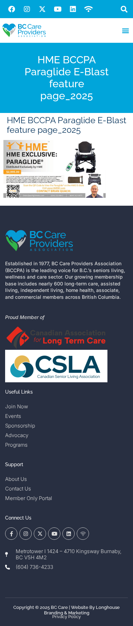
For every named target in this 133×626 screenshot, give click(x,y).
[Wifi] (88, 9)
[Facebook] (11, 9)
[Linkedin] (73, 9)
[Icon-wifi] (83, 533)
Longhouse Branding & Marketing (82, 610)
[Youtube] (57, 9)
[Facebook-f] (11, 533)
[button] (124, 9)
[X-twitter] (42, 9)
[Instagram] (27, 9)
